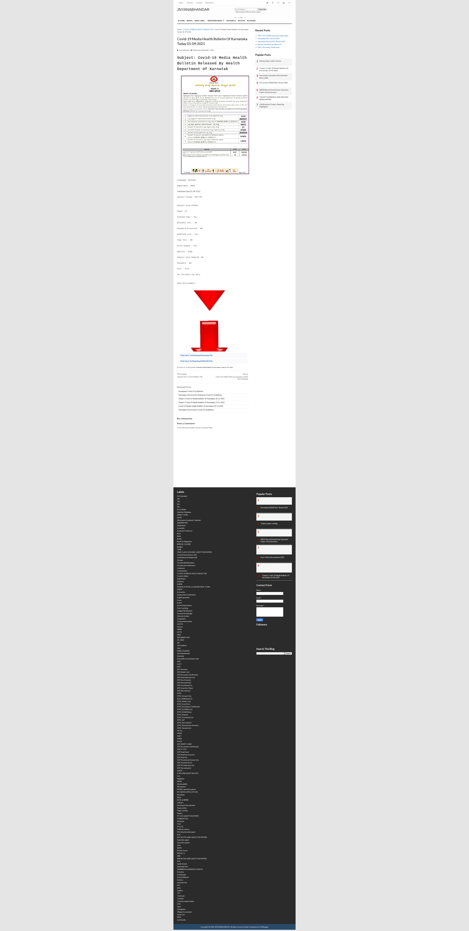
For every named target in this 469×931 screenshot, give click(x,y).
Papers (179, 813)
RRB (178, 856)
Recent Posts (182, 850)
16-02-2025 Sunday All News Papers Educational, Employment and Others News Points (275, 567)
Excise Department (184, 605)
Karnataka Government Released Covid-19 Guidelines (200, 395)
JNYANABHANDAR (193, 9)
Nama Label (199, 21)
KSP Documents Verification (188, 747)
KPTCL (180, 731)
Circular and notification (186, 565)
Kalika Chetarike (183, 651)
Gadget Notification (184, 611)
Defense (180, 581)
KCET (179, 664)
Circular (180, 560)
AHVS (179, 517)
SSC (178, 885)
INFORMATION (183, 637)
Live (178, 776)
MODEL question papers (186, 789)
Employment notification (186, 595)
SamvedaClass (182, 866)
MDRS (179, 781)
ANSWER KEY (182, 523)
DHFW (179, 584)
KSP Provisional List (184, 763)
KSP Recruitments (184, 768)
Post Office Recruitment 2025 (272, 557)
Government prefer (184, 621)
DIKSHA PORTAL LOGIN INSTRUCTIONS (193, 587)
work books (181, 920)
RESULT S (181, 853)
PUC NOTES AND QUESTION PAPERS (192, 837)
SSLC (179, 888)
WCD (179, 917)
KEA (179, 667)
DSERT (180, 589)
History (180, 627)
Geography (181, 619)
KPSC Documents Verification (188, 707)
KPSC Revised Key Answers (188, 725)
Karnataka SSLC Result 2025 (268, 38)
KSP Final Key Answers (186, 755)
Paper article (182, 808)
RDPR (179, 848)
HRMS (179, 629)
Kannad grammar (183, 653)
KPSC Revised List (184, 728)
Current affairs (182, 576)
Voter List (181, 915)
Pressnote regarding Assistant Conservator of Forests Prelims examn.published (273, 549)
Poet (179, 824)
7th (178, 501)
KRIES (179, 733)
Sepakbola (231, 21)
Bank (179, 536)
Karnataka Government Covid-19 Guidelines (196, 410)
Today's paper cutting (269, 523)
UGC (179, 904)
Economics (181, 592)
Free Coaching (182, 608)
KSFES (179, 739)
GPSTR (180, 624)
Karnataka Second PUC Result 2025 (271, 41)
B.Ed (179, 533)
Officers (180, 803)
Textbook (181, 896)
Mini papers (181, 787)
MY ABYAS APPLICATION (187, 792)
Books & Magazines (184, 541)
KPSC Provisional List (185, 717)
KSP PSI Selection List (185, 765)
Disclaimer (210, 3)
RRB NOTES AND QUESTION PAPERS (192, 859)
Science (180, 880)
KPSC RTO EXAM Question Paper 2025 (273, 36)
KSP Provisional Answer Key (188, 760)
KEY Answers (182, 669)
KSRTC (180, 771)
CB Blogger (264, 927)
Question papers (183, 843)
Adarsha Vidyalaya (184, 512)
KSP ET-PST (182, 749)
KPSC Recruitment (184, 723)
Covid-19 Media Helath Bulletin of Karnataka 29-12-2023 (201, 406)
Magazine (180, 779)
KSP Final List (182, 757)
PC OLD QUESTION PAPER (188, 816)
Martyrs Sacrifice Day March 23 (269, 44)
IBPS (179, 635)
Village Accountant (184, 912)
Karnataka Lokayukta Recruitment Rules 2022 (273, 76)
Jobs (179, 648)
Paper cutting (182, 810)
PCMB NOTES (182, 819)
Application (181, 525)
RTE (178, 861)
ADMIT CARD (182, 515)
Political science (183, 829)
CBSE (179, 549)
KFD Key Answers (184, 680)
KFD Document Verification (187, 675)
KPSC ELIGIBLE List (184, 709)
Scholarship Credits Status (270, 61)
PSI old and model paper (186, 832)
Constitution (182, 571)
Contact (199, 3)
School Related (183, 877)
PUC (179, 835)
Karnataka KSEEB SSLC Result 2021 (273, 83)
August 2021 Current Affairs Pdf (189, 377)
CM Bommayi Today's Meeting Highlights (271, 105)
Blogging (251, 21)
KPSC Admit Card (184, 701)
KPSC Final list (182, 715)
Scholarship (181, 875)
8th (178, 504)
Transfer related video (185, 901)
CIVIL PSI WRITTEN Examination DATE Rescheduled (232, 378)
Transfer (180, 899)
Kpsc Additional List (184, 699)
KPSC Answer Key (184, 696)
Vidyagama (181, 909)
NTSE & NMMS (183, 800)
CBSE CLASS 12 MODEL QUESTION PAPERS (194, 552)
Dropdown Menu (215, 21)
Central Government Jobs (187, 555)
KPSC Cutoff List (183, 704)
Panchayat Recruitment (186, 805)
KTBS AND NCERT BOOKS (187, 773)
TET (179, 893)
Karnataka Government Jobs (188, 659)
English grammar (183, 597)
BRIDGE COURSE (184, 544)
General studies (183, 616)
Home (182, 21)
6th (178, 499)
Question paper (183, 840)
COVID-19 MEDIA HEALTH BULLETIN (198, 29)
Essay (179, 600)
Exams (179, 603)
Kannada (180, 656)
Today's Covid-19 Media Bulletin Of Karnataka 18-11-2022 (201, 399)
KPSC (179, 693)
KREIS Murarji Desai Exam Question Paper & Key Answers (273, 91)
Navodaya (181, 795)
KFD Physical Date (184, 683)
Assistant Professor (184, 531)
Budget (180, 547)
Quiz (179, 845)
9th (178, 507)
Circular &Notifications (185, 563)
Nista (179, 797)
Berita (189, 21)
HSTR (179, 632)
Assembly (181, 528)
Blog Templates (251, 927)
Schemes (180, 872)
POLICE (180, 826)
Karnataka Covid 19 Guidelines (191, 391)
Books (179, 539)
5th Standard (182, 496)
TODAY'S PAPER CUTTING (271, 515)
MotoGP (241, 21)
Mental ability (182, 784)
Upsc (179, 906)
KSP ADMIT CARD (184, 744)
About (181, 3)
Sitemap (190, 3)
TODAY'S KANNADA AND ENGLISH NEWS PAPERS (273, 98)
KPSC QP (181, 720)
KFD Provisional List (184, 685)
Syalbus (180, 890)
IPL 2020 (180, 640)
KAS (179, 661)
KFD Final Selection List (186, 677)
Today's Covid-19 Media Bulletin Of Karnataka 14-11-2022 (201, 402)
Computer (181, 568)
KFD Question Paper (185, 688)
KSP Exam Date (183, 752)
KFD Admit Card (183, 672)
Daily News (181, 579)
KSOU (179, 741)
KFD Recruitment (183, 691)
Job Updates (182, 645)
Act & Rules (181, 509)
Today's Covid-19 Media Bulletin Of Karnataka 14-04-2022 (273, 69)
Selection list (182, 882)
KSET (179, 736)
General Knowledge (184, 613)
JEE (178, 643)
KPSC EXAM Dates (184, 712)
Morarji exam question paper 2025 (274, 531)
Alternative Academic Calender (189, 520)
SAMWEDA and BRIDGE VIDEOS (190, 869)
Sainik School (182, 864)
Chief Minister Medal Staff (187, 557)
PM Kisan (180, 821)
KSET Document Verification (269, 47)
